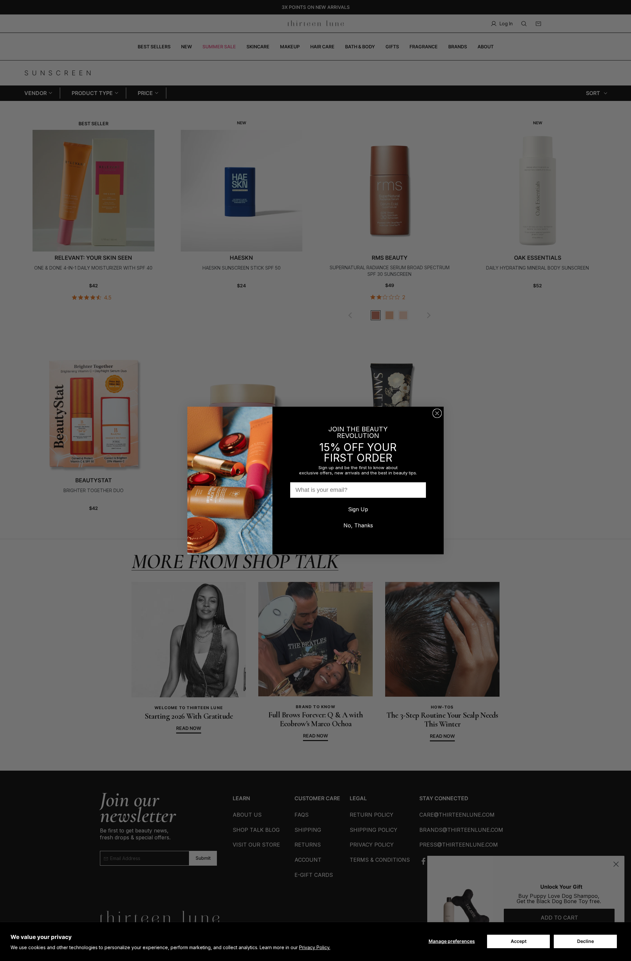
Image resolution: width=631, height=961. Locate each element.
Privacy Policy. (314, 947)
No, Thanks (358, 525)
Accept (518, 941)
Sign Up (358, 509)
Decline (585, 941)
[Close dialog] (437, 413)
